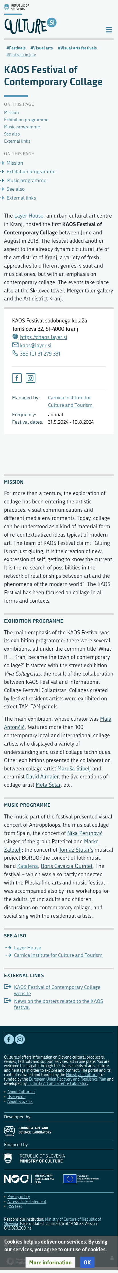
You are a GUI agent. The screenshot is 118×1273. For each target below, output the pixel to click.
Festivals (17, 48)
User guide (16, 1096)
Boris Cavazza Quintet (67, 866)
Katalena (27, 866)
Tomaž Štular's (76, 849)
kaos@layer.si (35, 345)
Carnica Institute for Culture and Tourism (58, 955)
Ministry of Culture (81, 1074)
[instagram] (30, 378)
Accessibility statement (26, 1201)
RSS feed (15, 1206)
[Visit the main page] (50, 19)
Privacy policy (18, 1196)
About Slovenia (20, 1101)
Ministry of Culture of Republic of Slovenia (52, 1221)
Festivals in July (22, 55)
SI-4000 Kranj (62, 329)
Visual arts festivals (79, 48)
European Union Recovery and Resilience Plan (67, 1079)
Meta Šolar (48, 785)
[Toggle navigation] (109, 29)
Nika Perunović (85, 833)
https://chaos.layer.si (43, 337)
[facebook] (17, 378)
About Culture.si (21, 1091)
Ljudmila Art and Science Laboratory (57, 1083)
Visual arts (43, 48)
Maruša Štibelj (74, 768)
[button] (50, 1262)
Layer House (28, 215)
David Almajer (42, 776)
